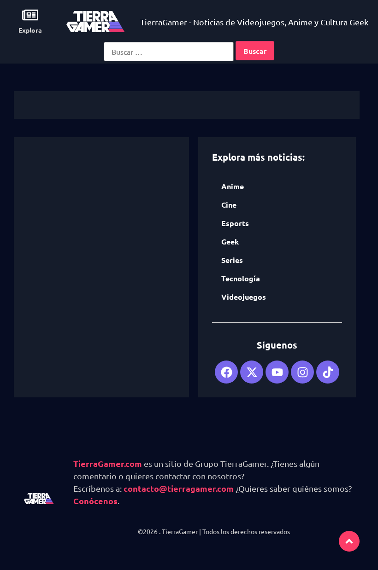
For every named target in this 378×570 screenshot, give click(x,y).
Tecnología (240, 278)
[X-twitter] (251, 372)
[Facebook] (226, 372)
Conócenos (95, 500)
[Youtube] (277, 372)
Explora (30, 30)
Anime (232, 186)
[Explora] (30, 15)
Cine (228, 204)
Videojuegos (243, 297)
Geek (230, 241)
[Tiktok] (327, 372)
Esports (235, 223)
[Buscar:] (169, 51)
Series (232, 260)
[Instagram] (302, 372)
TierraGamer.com (107, 463)
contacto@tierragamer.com (179, 488)
